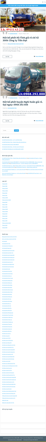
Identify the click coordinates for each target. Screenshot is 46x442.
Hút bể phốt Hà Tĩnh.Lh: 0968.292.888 (15, 439)
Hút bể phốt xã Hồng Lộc (7, 296)
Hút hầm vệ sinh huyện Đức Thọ (8, 375)
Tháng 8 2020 (4, 202)
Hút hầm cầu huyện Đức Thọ (8, 347)
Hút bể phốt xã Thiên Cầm (7, 317)
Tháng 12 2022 (5, 190)
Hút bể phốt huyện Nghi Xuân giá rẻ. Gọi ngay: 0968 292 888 (23, 103)
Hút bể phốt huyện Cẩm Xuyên (8, 250)
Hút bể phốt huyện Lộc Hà (7, 262)
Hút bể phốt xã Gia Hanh (7, 294)
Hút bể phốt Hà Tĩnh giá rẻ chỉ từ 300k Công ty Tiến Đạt (21, 39)
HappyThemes (40, 437)
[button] (42, 2)
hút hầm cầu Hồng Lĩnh (6, 342)
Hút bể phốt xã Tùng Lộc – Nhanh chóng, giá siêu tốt (26, 167)
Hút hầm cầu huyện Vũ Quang (8, 359)
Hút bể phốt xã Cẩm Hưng (7, 273)
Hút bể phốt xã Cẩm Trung (7, 278)
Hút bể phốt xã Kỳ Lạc (6, 303)
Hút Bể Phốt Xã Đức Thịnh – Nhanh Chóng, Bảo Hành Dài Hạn (14, 142)
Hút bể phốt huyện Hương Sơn (8, 257)
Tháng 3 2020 (4, 207)
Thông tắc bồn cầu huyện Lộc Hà (8, 398)
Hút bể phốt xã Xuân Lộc (7, 329)
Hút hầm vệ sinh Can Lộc (7, 368)
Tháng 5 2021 (4, 195)
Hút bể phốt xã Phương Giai (7, 312)
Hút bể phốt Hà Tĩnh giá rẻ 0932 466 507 (30, 439)
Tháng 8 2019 (4, 213)
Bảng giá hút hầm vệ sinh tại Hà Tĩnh (16, 43)
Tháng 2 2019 (4, 218)
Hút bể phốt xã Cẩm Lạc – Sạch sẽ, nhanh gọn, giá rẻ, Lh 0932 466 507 (24, 163)
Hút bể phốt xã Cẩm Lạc (7, 276)
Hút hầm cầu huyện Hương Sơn (8, 352)
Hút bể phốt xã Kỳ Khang (7, 301)
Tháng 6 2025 (4, 183)
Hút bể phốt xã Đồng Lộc (7, 282)
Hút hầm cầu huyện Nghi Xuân (8, 356)
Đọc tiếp (7, 56)
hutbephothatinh (13, 33)
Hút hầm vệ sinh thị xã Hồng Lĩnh (8, 393)
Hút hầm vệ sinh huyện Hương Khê (9, 377)
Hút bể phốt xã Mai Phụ (6, 308)
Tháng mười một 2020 (6, 200)
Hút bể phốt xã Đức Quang (7, 289)
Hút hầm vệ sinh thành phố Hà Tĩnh (9, 391)
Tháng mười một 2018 (6, 223)
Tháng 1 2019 (4, 220)
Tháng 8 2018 (4, 227)
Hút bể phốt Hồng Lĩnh (6, 248)
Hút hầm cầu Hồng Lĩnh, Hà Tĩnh (8, 345)
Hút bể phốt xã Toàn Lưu (7, 319)
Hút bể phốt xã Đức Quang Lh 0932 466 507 (10, 144)
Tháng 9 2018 (4, 225)
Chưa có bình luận (39, 56)
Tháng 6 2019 (4, 216)
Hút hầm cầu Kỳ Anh (6, 361)
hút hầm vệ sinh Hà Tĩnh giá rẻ (8, 372)
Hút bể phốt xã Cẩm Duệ (7, 271)
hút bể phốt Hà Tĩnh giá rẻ (7, 246)
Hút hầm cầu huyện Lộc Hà (7, 354)
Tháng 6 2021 (4, 193)
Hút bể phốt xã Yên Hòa (7, 331)
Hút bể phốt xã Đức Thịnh (7, 292)
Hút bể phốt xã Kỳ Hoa (6, 299)
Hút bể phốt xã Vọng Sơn (7, 326)
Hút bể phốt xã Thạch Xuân (7, 315)
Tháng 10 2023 (5, 188)
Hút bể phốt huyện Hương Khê (8, 255)
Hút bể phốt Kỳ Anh (6, 269)
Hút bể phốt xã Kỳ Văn (6, 305)
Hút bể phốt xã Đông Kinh (7, 280)
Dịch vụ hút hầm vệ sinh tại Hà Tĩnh (9, 239)
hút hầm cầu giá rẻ (6, 335)
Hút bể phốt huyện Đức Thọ (7, 252)
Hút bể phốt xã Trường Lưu (7, 322)
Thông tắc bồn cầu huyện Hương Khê (9, 395)
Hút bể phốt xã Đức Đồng (7, 285)
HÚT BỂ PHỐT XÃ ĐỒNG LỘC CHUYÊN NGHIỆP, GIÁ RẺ (12, 149)
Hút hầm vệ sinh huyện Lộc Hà (8, 382)
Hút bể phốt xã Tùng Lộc (7, 324)
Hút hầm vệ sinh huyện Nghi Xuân (8, 384)
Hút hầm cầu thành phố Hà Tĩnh (8, 363)
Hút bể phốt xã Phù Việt (7, 310)
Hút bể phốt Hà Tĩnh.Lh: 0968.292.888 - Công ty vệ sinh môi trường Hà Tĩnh (19, 437)
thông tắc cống (5, 400)
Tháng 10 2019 (5, 211)
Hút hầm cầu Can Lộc (6, 333)
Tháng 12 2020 (5, 197)
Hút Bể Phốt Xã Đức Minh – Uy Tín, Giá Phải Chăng (12, 140)
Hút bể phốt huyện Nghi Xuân (8, 264)
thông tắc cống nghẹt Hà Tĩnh (8, 402)
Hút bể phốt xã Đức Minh (7, 287)
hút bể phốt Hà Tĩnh (12, 108)
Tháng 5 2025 (4, 186)
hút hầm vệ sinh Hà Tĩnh (7, 370)
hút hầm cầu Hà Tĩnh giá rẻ (7, 340)
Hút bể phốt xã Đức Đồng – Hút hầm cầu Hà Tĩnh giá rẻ (13, 146)
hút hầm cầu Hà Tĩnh (6, 338)
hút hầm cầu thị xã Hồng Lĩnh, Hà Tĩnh (9, 365)
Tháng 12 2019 (5, 209)
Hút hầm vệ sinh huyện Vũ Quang (8, 386)
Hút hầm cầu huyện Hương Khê (8, 349)
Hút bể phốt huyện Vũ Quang (8, 266)
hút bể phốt (4, 241)
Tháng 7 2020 (4, 204)
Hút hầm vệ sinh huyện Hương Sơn (9, 379)
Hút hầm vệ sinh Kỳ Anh (6, 389)
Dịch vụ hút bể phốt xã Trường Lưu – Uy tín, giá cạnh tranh (13, 169)
